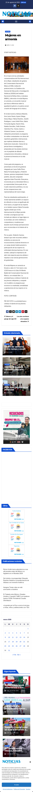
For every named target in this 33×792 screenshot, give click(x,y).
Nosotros (28, 789)
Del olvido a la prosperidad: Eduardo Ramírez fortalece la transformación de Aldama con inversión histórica (16, 580)
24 (9, 646)
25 (13, 646)
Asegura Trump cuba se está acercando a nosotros (16, 729)
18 (13, 642)
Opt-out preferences (8, 789)
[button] (30, 762)
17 (9, 642)
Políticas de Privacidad (19, 789)
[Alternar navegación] (16, 21)
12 (16, 637)
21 (24, 642)
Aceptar (16, 784)
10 (9, 637)
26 (16, 646)
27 (20, 646)
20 (20, 642)
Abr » (19, 655)
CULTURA (8, 31)
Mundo (7, 724)
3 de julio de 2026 (12, 690)
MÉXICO (13, 703)
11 (13, 637)
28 (24, 646)
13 (20, 637)
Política (18, 703)
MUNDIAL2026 (8, 682)
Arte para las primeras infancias (16, 388)
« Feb (14, 655)
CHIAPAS (7, 703)
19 (16, 642)
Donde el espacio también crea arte (14, 368)
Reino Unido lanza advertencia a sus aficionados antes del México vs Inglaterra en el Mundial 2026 (15, 571)
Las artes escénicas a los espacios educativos (23, 319)
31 (9, 650)
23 (5, 646)
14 (24, 637)
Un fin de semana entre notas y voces (14, 347)
